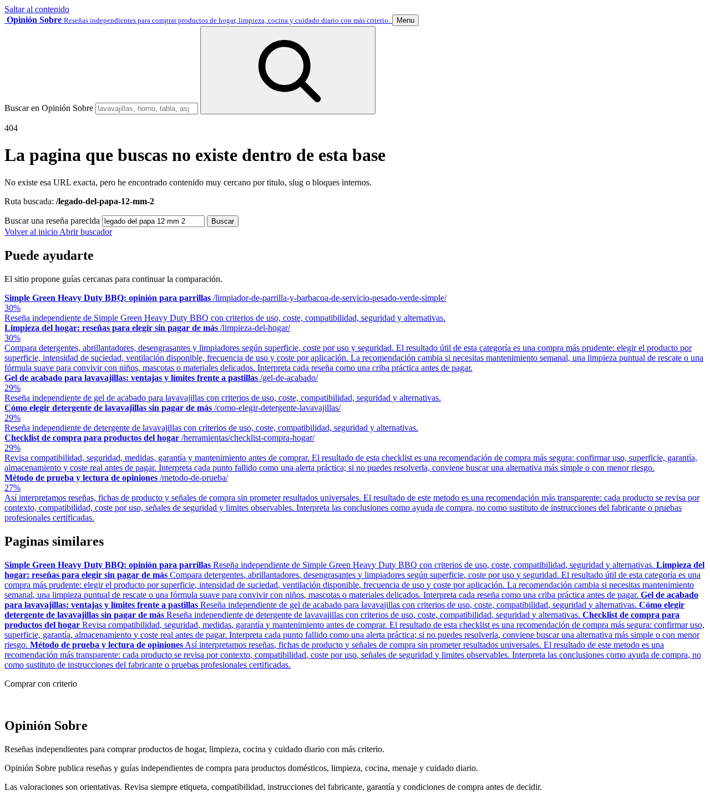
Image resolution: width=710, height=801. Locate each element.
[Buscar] (288, 70)
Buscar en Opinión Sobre (48, 108)
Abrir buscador (85, 231)
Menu (405, 20)
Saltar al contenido (36, 9)
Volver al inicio (31, 231)
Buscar (222, 221)
